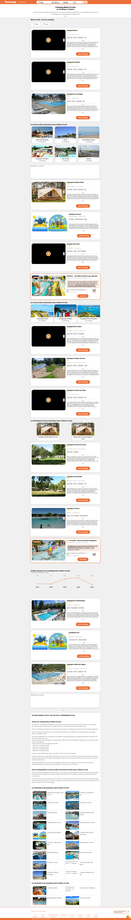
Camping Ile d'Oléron (65, 318)
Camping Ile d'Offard (73, 62)
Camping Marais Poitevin (54, 898)
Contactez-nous (88, 915)
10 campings (65, 141)
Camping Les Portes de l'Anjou (76, 390)
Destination (40, 1)
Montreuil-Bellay (71, 186)
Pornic (65, 140)
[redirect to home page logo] (10, 2)
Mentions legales (43, 915)
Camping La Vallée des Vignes (76, 664)
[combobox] (43, 2)
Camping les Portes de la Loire (76, 444)
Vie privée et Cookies (72, 915)
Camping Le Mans (52, 862)
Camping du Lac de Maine (75, 94)
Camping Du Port (74, 632)
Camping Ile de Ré (42, 318)
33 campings (88, 320)
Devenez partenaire (95, 915)
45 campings (42, 141)
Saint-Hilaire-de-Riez (88, 140)
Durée (74, 1)
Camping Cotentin (85, 898)
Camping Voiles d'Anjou (74, 326)
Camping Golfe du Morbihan (88, 318)
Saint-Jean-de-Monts (42, 140)
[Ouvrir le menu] (2, 2)
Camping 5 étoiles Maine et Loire (48, 437)
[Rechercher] (84, 2)
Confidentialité (63, 915)
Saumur (69, 34)
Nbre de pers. (65, 1)
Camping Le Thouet (75, 214)
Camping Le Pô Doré (73, 508)
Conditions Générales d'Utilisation (53, 915)
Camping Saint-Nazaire (54, 832)
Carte (46, 24)
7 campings (65, 160)
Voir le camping (83, 54)
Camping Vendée (52, 888)
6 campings (42, 160)
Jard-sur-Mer (65, 158)
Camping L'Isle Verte (73, 244)
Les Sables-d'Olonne (42, 158)
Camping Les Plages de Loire (76, 358)
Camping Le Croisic (85, 802)
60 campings (42, 320)
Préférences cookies (80, 915)
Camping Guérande (85, 852)
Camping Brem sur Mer (54, 822)
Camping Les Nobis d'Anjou (75, 182)
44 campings (88, 141)
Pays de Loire (75, 34)
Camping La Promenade (74, 476)
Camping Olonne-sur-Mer (87, 822)
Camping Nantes (52, 812)
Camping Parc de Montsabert (76, 600)
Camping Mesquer (52, 852)
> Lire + (65, 16)
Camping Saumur (72, 30)
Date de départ (54, 1)
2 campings (88, 160)
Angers (68, 98)
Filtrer (36, 24)
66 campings (65, 320)
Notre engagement (35, 915)
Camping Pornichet (53, 802)
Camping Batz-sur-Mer (86, 842)
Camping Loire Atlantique (87, 888)
